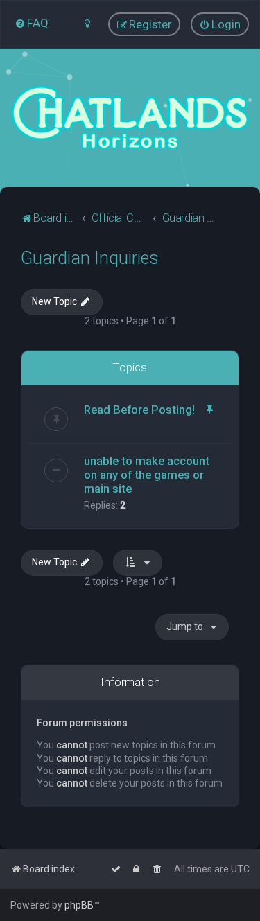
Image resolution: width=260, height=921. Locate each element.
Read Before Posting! (139, 409)
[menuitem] (31, 22)
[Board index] (130, 117)
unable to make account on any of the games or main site (146, 474)
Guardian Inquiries (90, 258)
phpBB (79, 905)
